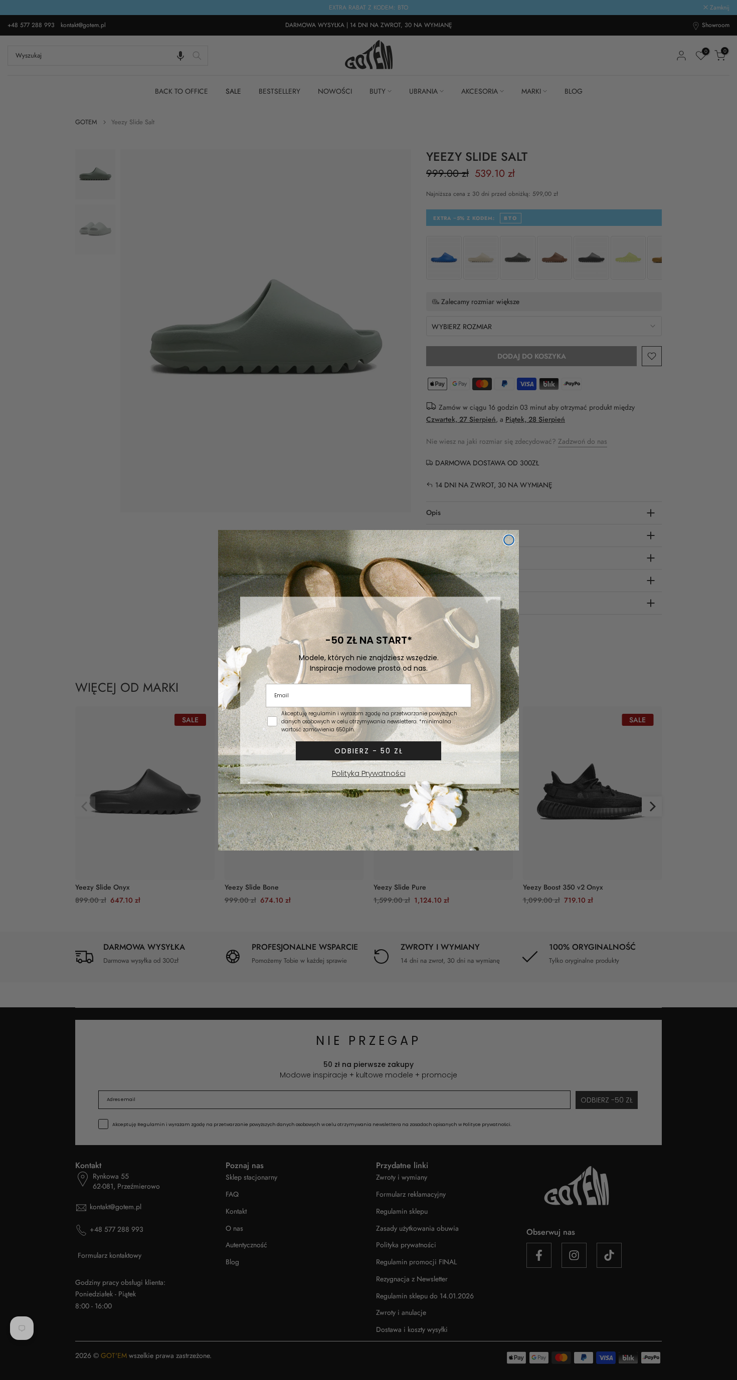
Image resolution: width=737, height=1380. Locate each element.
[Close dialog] (509, 540)
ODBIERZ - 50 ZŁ (368, 751)
